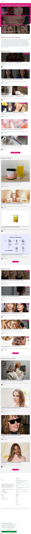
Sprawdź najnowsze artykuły (15, 152)
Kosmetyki (17, 496)
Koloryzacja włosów (18, 504)
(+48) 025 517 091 (4, 491)
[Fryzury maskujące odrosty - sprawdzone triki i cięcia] (15, 340)
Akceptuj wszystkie (9, 531)
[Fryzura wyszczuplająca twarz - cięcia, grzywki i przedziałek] (15, 74)
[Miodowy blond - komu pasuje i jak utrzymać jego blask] (15, 452)
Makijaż (17, 500)
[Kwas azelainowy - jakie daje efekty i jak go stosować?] (15, 20)
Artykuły (17, 478)
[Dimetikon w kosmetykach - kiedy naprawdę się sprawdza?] (15, 196)
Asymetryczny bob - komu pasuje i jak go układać (11, 31)
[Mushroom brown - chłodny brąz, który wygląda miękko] (15, 57)
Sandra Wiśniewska (5, 207)
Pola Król (4, 384)
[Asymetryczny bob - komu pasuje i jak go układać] (15, 29)
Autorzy (2, 494)
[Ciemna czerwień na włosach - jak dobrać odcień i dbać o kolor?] (15, 11)
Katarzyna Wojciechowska (6, 186)
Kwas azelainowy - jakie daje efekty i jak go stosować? (9, 22)
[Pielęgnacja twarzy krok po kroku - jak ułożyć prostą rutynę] (15, 244)
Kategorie (17, 494)
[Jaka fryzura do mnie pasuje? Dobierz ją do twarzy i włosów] (15, 307)
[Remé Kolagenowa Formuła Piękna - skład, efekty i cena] (15, 171)
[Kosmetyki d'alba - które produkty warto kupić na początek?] (14, 123)
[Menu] (27, 1)
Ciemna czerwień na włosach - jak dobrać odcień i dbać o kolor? (10, 13)
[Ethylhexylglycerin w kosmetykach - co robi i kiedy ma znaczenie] (14, 90)
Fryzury (17, 503)
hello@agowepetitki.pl (5, 492)
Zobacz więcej (15, 261)
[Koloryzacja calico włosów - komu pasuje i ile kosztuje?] (15, 424)
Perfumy (17, 499)
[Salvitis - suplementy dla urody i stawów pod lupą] (15, 218)
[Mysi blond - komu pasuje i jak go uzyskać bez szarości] (15, 397)
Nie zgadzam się (9, 529)
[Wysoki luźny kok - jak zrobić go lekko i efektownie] (15, 291)
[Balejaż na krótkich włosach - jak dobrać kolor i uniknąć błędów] (14, 107)
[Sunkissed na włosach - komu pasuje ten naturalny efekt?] (14, 140)
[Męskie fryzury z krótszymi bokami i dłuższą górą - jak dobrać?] (15, 275)
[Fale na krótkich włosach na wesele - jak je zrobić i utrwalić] (15, 324)
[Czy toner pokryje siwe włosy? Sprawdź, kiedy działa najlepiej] (15, 370)
